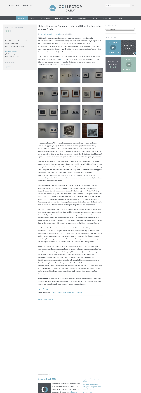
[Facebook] (43, 289)
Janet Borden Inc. (11, 51)
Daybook (119, 18)
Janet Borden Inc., (69, 292)
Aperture (78, 292)
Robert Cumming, (57, 292)
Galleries (22, 18)
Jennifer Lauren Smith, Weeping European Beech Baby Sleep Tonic (92, 387)
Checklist (107, 18)
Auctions (59, 18)
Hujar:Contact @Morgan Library (91, 380)
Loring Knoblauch (46, 34)
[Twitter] (39, 289)
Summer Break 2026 (47, 379)
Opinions (82, 18)
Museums (33, 18)
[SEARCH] (133, 5)
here (61, 59)
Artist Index (94, 18)
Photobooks (46, 18)
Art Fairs (70, 18)
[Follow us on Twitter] (9, 5)
